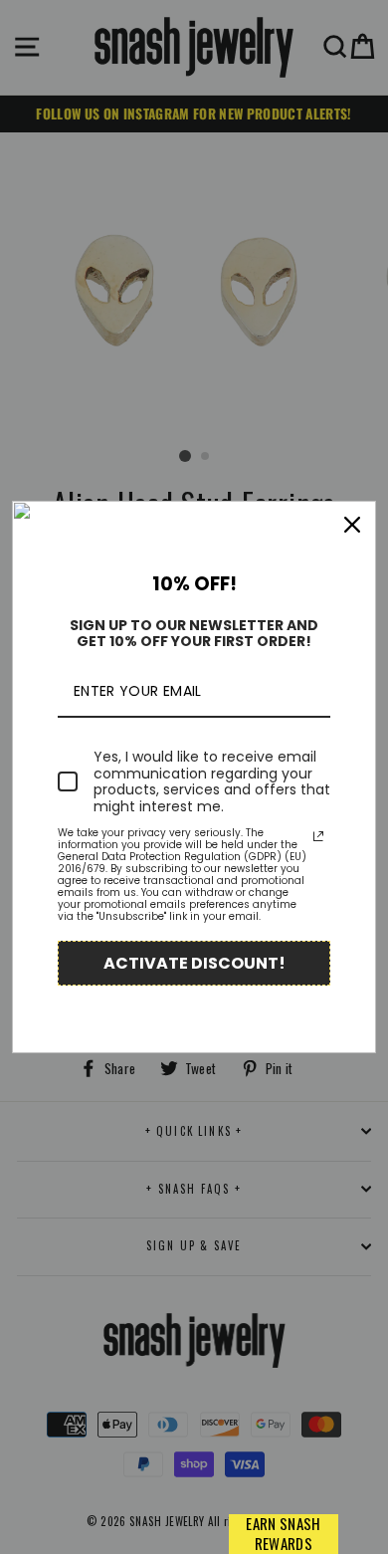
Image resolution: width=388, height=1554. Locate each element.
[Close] (352, 525)
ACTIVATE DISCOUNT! (194, 963)
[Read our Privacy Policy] (318, 836)
